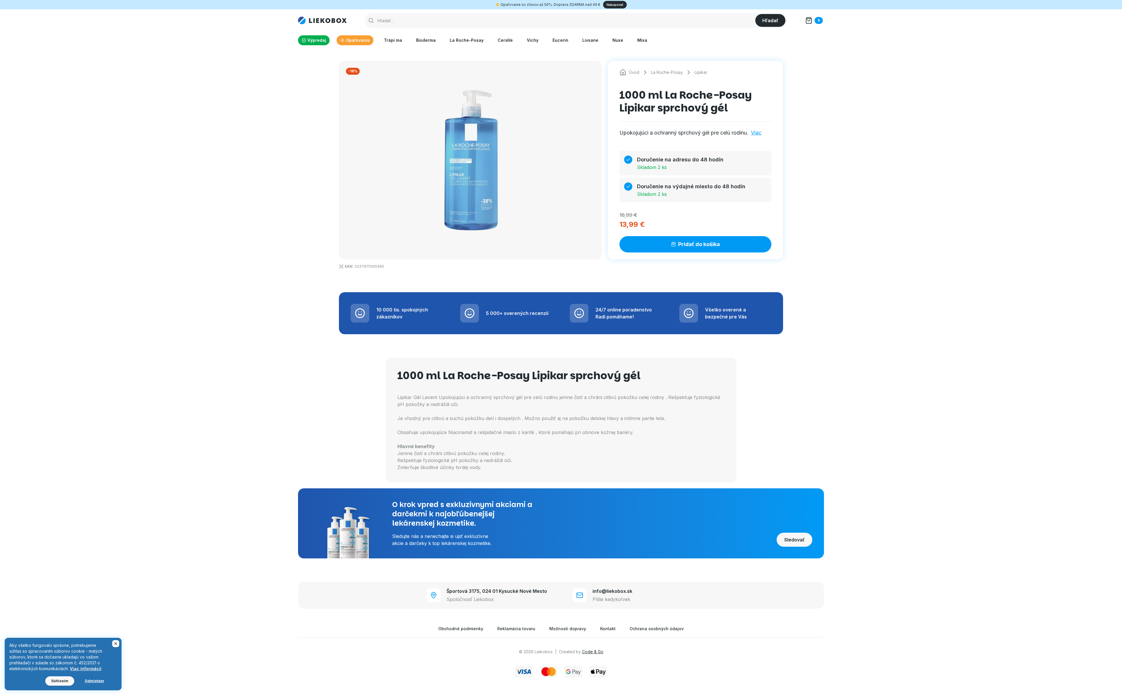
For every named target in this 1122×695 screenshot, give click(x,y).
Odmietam (94, 681)
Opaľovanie (358, 40)
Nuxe (617, 40)
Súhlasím (59, 681)
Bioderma (426, 40)
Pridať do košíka (699, 244)
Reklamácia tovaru (516, 628)
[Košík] (814, 20)
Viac (756, 133)
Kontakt (608, 628)
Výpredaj (316, 40)
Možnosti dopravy (567, 628)
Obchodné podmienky (460, 628)
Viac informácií (85, 668)
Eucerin (560, 40)
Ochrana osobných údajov (657, 628)
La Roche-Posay (467, 40)
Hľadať (770, 20)
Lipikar (701, 72)
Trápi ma (393, 40)
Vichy (533, 40)
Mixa (642, 40)
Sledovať (794, 540)
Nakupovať (615, 4)
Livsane (590, 40)
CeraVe (505, 40)
